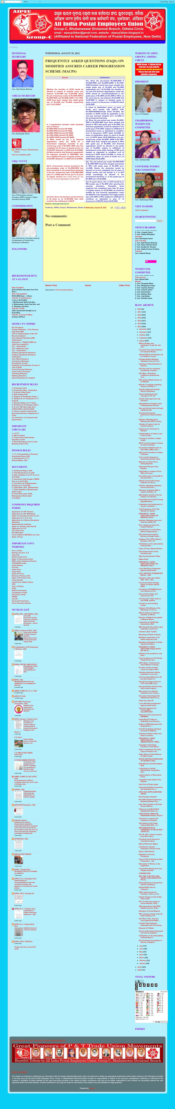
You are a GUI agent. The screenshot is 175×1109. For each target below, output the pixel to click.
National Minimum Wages (148, 844)
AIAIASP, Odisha (20, 820)
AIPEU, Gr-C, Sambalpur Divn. (25, 879)
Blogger (92, 1088)
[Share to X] (120, 208)
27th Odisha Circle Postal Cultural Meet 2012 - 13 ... (149, 824)
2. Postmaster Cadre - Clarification (24, 390)
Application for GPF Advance (22, 512)
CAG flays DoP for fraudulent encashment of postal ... (149, 369)
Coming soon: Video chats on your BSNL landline (150, 599)
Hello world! (18, 755)
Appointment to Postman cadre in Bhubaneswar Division (150, 404)
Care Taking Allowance (20, 359)
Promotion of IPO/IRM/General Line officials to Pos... (150, 590)
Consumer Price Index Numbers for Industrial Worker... (150, 350)
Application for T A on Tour (22, 518)
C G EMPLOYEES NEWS (23, 753)
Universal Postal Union (20, 601)
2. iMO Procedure (18, 435)
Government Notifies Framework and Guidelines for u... (151, 788)
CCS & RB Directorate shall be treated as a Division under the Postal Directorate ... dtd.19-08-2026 (31, 620)
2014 (139, 321)
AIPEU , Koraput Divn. (22, 869)
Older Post (124, 285)
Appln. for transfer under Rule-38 (24, 526)
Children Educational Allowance (24, 353)
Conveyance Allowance (20, 361)
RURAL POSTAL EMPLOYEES (25, 664)
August (142, 341)
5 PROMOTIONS (145, 873)
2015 (139, 318)
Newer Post (51, 285)
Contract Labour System (148, 632)
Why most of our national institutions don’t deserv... (149, 692)
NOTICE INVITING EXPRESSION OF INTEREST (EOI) (151, 760)
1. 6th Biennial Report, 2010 (22, 471)
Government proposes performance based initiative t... (150, 414)
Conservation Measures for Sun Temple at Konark (150, 869)
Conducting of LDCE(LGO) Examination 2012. (148, 623)
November (143, 332)
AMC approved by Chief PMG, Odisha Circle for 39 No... (150, 907)
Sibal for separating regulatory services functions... (150, 486)
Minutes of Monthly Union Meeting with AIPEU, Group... (150, 420)
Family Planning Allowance (22, 369)
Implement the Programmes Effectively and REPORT (29, 708)
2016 (139, 315)
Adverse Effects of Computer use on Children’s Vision (151, 355)
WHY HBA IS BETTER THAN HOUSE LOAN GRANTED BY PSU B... (150, 878)
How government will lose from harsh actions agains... (150, 687)
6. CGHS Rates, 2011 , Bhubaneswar (25, 487)
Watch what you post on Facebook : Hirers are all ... (149, 893)
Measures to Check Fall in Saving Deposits (148, 463)
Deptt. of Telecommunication (22, 559)
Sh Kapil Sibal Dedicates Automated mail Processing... (150, 924)
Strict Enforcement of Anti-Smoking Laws (148, 552)
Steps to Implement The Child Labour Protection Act (150, 750)
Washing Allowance (19, 376)
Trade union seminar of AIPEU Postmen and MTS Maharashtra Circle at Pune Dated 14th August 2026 (30, 637)
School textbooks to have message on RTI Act (148, 395)
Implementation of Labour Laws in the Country (150, 434)
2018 (139, 309)
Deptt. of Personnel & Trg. (21, 578)
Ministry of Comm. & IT (20, 553)
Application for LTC (19, 528)
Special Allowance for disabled (23, 378)
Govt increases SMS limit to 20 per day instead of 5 (150, 678)
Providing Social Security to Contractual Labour (149, 840)
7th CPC (15, 599)
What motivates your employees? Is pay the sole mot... (150, 345)
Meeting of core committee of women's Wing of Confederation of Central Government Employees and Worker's (25, 726)
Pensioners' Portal (18, 595)
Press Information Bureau (21, 603)
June (141, 949)
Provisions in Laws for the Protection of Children (148, 819)
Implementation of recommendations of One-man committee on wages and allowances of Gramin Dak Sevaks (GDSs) (26, 884)
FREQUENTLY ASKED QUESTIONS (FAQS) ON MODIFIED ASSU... (148, 515)
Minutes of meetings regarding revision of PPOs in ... (150, 385)
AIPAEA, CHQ (19, 790)
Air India (15, 567)
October (142, 335)
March (141, 958)
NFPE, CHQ (18, 680)
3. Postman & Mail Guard (21, 392)
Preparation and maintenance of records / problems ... (150, 505)
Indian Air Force (18, 574)
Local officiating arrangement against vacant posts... (149, 569)
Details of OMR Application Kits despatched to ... (150, 725)
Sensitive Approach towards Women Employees (149, 390)
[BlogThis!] (118, 208)
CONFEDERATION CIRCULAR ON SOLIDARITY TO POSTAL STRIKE (30, 794)
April (141, 955)
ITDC (13, 584)
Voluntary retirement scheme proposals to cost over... (149, 673)
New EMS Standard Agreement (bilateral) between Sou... (150, 800)
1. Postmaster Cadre (19, 388)
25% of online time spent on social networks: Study (149, 902)
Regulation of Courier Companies (147, 855)
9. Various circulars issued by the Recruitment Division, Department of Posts (25, 413)
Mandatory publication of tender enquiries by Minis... (150, 643)
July (141, 946)
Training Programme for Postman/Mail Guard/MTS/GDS (148, 710)
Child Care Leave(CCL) (20, 344)
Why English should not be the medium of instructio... (150, 496)
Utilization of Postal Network (149, 911)
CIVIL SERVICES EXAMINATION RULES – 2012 (150, 574)
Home (88, 285)
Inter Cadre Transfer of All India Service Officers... (150, 805)
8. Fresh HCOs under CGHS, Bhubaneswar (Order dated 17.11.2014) (22, 496)
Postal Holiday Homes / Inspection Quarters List (30, 741)
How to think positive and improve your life (148, 595)
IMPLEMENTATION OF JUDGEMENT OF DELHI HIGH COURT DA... (150, 829)
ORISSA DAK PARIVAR (22, 854)
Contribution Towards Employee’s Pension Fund (149, 848)
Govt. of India (17, 551)
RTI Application (17, 533)
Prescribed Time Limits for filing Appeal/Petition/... (151, 500)
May (141, 952)
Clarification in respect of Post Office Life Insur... (150, 472)
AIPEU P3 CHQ (19, 696)
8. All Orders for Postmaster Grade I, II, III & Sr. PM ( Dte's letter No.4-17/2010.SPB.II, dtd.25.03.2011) (25, 407)
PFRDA (14, 597)
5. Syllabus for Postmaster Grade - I (25, 396)
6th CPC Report (17, 327)
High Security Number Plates (149, 556)
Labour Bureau (17, 580)
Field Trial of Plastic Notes (148, 784)
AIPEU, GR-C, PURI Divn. (23, 941)
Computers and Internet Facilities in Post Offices (149, 746)
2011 (139, 967)
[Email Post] (111, 207)
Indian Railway (17, 565)
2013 (139, 324)
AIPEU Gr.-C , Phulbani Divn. (25, 909)
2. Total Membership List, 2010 (23, 473)
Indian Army (16, 569)
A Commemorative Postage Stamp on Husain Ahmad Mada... (149, 584)
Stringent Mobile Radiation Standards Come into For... (149, 360)
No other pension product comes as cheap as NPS (148, 668)
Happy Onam (143, 559)
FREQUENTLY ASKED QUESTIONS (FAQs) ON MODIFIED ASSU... (148, 564)
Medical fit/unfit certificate (21, 524)
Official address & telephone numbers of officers (149, 614)
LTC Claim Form (18, 531)
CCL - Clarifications (19, 346)
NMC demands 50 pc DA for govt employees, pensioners (151, 628)
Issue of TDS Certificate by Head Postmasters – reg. (150, 860)
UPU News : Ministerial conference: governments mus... (149, 375)
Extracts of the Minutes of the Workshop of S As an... (149, 609)
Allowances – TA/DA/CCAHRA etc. (24, 342)
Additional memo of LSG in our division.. (30, 929)
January (142, 963)
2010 (139, 970)
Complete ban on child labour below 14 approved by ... (150, 530)
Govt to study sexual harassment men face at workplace (151, 932)
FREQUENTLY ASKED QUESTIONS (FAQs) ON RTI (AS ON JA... (150, 648)
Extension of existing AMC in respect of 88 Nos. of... (149, 491)
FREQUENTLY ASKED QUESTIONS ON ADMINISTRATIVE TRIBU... (149, 740)
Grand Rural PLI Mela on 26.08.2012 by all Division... (150, 720)
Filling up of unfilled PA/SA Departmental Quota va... (149, 810)
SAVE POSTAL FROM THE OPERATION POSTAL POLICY (151, 814)
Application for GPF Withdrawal (23, 514)
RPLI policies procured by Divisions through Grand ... (150, 535)
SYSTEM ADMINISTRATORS (24, 760)
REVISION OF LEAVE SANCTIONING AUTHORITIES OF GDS (31, 669)
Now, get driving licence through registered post (151, 409)
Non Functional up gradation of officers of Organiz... (150, 941)
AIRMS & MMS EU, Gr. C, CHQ (25, 691)
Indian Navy (16, 572)
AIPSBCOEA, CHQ (21, 839)
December (143, 329)
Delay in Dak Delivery (146, 851)
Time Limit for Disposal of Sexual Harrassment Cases (149, 458)
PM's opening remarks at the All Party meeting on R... (150, 915)
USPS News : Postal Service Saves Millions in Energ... (149, 664)
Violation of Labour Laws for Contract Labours (149, 425)
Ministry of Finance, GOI (21, 576)
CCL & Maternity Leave (20, 348)
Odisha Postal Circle (19, 557)
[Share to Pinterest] (125, 208)
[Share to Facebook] (122, 208)
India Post (15, 555)
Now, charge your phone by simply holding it (149, 526)
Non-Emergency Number (148, 797)
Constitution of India (19, 593)
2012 (139, 327)
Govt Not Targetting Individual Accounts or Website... (150, 730)
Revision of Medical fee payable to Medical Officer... (150, 618)
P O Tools (18, 737)
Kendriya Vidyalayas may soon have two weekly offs (150, 521)
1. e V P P (15, 433)
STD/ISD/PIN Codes (19, 563)
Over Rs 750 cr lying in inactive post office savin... (150, 835)
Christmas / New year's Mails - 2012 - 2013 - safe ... (150, 579)
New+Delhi (152, 261)
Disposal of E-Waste (146, 928)
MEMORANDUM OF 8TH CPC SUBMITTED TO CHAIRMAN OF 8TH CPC (25, 683)
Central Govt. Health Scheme (22, 582)
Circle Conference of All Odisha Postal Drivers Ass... (150, 659)
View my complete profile (21, 155)
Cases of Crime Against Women (150, 549)
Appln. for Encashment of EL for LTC (25, 516)
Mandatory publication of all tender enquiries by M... (149, 638)
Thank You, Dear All (146, 701)
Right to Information (19, 590)
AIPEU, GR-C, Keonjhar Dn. (24, 893)
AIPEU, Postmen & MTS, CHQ (25, 630)
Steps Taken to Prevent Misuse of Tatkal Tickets (150, 755)
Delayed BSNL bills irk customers (147, 888)
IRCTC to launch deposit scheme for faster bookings (151, 444)
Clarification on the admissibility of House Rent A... (151, 936)
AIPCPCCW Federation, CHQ (24, 805)
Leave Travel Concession (21, 371)
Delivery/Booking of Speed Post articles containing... (150, 883)
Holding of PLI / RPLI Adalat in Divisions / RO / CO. (150, 540)
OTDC (14, 588)
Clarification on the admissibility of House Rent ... (151, 545)
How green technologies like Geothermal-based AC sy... (149, 697)
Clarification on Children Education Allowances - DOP (30, 912)
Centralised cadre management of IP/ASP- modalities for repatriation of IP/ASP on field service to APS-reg (30, 766)
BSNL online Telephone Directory (24, 561)
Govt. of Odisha (17, 586)
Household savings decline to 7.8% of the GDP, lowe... (150, 682)
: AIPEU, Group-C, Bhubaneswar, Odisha (26, 151)
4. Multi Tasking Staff (19, 394)
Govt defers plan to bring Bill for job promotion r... (151, 477)
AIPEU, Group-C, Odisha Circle (25, 719)
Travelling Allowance (19, 374)
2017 (139, 312)
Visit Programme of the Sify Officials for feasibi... (149, 510)
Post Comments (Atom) (64, 290)
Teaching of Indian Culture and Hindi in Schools (150, 734)
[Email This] (116, 208)
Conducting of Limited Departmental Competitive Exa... (149, 770)
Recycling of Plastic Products (150, 635)
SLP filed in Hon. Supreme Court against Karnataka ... (149, 919)
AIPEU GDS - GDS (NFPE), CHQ (26, 614)
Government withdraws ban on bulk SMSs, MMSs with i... (150, 448)
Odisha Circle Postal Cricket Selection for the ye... (149, 481)
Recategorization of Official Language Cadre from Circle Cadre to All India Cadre (26, 782)
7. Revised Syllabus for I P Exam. (24, 403)
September (143, 338)
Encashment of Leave (20, 363)
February (142, 960)
